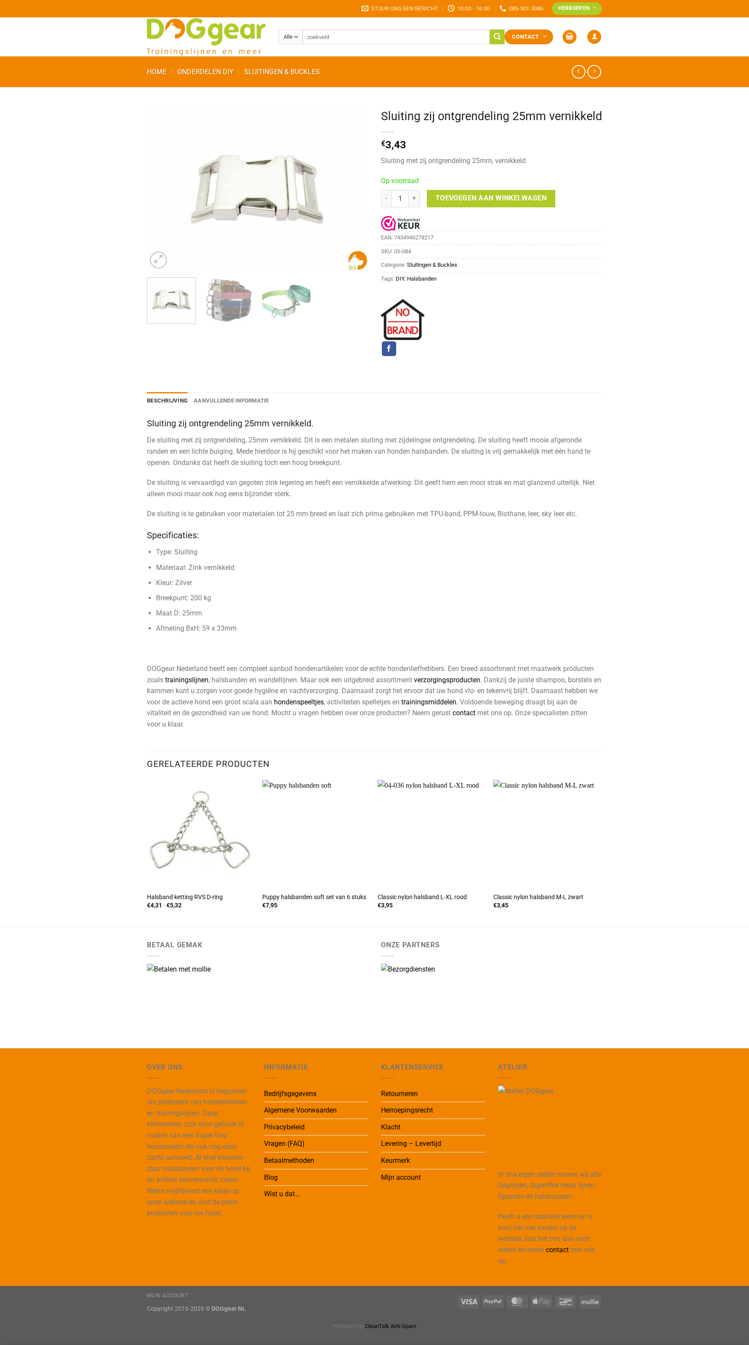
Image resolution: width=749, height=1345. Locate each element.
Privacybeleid (284, 1127)
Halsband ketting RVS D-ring (185, 897)
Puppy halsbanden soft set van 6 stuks (314, 897)
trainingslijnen (186, 680)
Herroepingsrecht (407, 1110)
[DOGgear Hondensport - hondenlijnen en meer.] (206, 36)
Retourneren (399, 1094)
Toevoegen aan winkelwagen (491, 198)
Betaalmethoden (289, 1160)
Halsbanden (421, 278)
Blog (271, 1177)
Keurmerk (395, 1160)
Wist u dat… (282, 1194)
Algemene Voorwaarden (300, 1110)
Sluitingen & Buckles (282, 72)
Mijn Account (167, 1296)
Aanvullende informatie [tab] (231, 400)
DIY (400, 278)
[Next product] (578, 72)
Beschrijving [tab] (167, 400)
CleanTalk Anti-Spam (390, 1326)
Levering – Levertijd (411, 1143)
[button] (569, 37)
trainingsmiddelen (428, 702)
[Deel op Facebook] (389, 348)
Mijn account (401, 1177)
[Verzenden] (497, 36)
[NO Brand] (402, 319)
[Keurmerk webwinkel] (400, 223)
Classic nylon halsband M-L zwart (538, 897)
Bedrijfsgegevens (290, 1094)
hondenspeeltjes (299, 702)
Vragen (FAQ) (284, 1143)
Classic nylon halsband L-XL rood (422, 897)
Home (156, 72)
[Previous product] (594, 72)
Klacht (391, 1127)
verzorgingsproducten (447, 680)
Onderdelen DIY (205, 72)
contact (464, 713)
